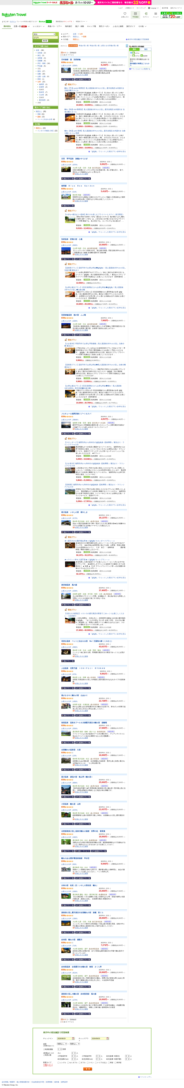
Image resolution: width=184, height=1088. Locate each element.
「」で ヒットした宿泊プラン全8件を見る (108, 151)
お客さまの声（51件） (69, 192)
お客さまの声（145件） (70, 701)
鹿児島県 (42, 100)
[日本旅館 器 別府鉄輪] (102, 69)
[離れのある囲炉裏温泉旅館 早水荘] (92, 868)
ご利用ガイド (129, 8)
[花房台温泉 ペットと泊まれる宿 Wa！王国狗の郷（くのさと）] (105, 650)
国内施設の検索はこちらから (139, 64)
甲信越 (39, 66)
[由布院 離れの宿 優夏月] (103, 949)
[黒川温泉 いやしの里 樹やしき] (103, 522)
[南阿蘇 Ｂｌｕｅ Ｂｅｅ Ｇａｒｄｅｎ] (85, 195)
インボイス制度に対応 (45, 131)
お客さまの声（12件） (69, 756)
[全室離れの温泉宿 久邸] (103, 759)
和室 (111, 1062)
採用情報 (49, 1082)
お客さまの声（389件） (70, 783)
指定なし (76, 37)
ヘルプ (120, 8)
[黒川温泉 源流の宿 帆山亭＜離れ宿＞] (103, 786)
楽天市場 (165, 8)
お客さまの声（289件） (70, 647)
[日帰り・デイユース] (82, 851)
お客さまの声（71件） (69, 946)
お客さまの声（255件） (70, 728)
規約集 (56, 1082)
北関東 (39, 58)
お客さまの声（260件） (70, 245)
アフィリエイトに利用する (140, 69)
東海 (39, 71)
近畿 (39, 74)
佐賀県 (41, 87)
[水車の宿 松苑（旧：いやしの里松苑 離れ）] (111, 895)
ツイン (91, 1062)
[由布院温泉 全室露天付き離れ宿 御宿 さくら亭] (103, 976)
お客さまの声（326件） (70, 66)
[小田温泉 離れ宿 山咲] (103, 813)
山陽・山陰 (41, 76)
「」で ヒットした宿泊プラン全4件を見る (108, 406)
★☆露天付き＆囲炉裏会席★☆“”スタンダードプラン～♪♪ (89, 541)
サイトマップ (141, 8)
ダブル (83, 1062)
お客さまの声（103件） (70, 591)
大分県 (41, 95)
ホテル (137, 53)
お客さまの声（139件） (70, 918)
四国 (39, 79)
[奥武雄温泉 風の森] (116, 594)
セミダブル (73, 1062)
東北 (39, 55)
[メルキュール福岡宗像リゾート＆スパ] (110, 423)
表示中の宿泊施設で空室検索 (138, 39)
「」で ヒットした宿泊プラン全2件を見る (108, 308)
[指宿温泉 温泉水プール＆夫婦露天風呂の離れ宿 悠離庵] (110, 732)
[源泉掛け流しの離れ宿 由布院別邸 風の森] (103, 1003)
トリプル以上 (102, 1062)
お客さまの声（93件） (69, 864)
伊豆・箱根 (41, 63)
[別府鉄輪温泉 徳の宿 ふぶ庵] (102, 324)
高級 (39, 114)
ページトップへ (145, 1077)
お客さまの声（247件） (70, 810)
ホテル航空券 (141, 56)
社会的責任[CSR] (38, 1082)
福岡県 (41, 84)
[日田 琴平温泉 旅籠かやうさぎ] (105, 168)
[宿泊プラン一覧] (67, 79)
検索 (87, 1069)
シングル (63, 1062)
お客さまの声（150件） (70, 321)
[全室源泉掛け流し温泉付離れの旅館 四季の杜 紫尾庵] (102, 840)
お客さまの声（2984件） (70, 420)
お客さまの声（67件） (69, 674)
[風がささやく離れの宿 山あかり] (103, 705)
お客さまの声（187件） (70, 165)
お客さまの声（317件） (70, 518)
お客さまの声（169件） (70, 891)
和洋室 (119, 1062)
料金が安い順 (84, 46)
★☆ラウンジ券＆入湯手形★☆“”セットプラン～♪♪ (87, 560)
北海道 (39, 53)
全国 (74, 34)
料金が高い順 (95, 46)
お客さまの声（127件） (70, 1000)
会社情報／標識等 (8, 1082)
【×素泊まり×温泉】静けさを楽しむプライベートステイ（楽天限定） (94, 214)
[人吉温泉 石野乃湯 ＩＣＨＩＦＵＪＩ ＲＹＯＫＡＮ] (100, 678)
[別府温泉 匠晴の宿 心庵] (102, 249)
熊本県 (41, 92)
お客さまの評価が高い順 (110, 46)
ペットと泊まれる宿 (44, 119)
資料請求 (64, 1082)
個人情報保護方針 (23, 1082)
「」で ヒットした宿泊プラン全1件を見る (108, 232)
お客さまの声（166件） (70, 837)
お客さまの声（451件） (70, 973)
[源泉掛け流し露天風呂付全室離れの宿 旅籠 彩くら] (106, 922)
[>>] (127, 45)
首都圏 (39, 61)
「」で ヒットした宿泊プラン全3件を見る (108, 505)
